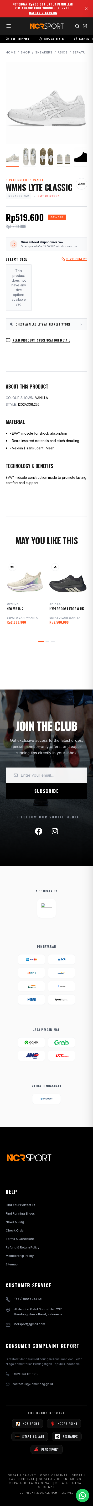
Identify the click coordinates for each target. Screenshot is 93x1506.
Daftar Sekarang (43, 13)
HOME (11, 52)
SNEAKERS (44, 52)
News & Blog (15, 1222)
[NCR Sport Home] (46, 26)
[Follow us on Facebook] (38, 831)
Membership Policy (20, 1256)
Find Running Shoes (20, 1213)
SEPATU (79, 52)
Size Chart (76, 259)
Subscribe (46, 791)
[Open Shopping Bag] (85, 26)
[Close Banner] (86, 8)
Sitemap (12, 1264)
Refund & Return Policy (22, 1247)
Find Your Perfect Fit (20, 1205)
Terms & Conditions (20, 1239)
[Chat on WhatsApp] (82, 1495)
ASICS (63, 52)
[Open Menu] (8, 26)
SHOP (25, 52)
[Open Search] (77, 26)
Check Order (15, 1230)
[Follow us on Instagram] (55, 831)
